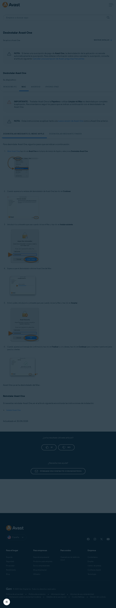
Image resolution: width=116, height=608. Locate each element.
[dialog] (58, 304)
